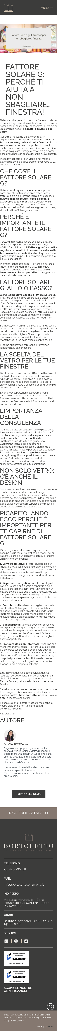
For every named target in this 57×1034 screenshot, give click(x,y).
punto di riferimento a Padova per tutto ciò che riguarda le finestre (26, 377)
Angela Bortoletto (16, 743)
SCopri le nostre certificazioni (18, 989)
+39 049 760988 (15, 869)
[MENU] (51, 7)
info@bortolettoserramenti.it (24, 884)
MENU (45, 7)
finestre (28, 269)
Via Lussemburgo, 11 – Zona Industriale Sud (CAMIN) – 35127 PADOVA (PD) (26, 903)
